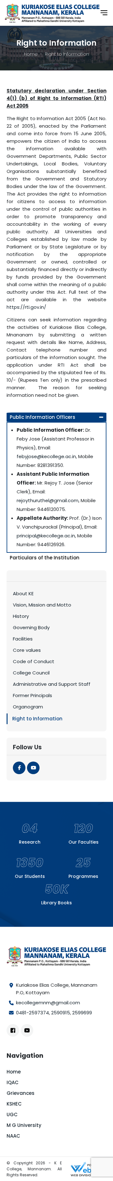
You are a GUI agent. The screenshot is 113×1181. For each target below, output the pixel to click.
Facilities (23, 638)
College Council (31, 672)
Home (31, 54)
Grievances (21, 1093)
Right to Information (37, 718)
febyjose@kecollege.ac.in (46, 456)
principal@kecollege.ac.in (46, 535)
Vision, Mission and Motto (42, 605)
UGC (12, 1114)
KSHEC (14, 1104)
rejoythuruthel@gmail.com (47, 500)
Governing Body (31, 627)
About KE (23, 593)
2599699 (82, 1012)
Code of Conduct (33, 661)
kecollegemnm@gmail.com (48, 1002)
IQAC (13, 1082)
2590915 (60, 1012)
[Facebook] (19, 768)
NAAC (13, 1136)
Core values (27, 650)
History (21, 616)
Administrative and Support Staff (51, 684)
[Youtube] (33, 768)
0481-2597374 (32, 1012)
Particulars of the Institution (44, 557)
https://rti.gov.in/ (26, 307)
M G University (24, 1125)
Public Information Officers (42, 417)
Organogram (28, 706)
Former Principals (32, 695)
